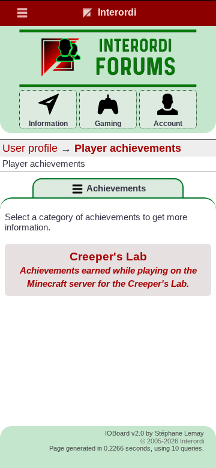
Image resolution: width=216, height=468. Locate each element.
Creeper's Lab (108, 269)
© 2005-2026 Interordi (172, 441)
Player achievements (127, 148)
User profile (30, 148)
